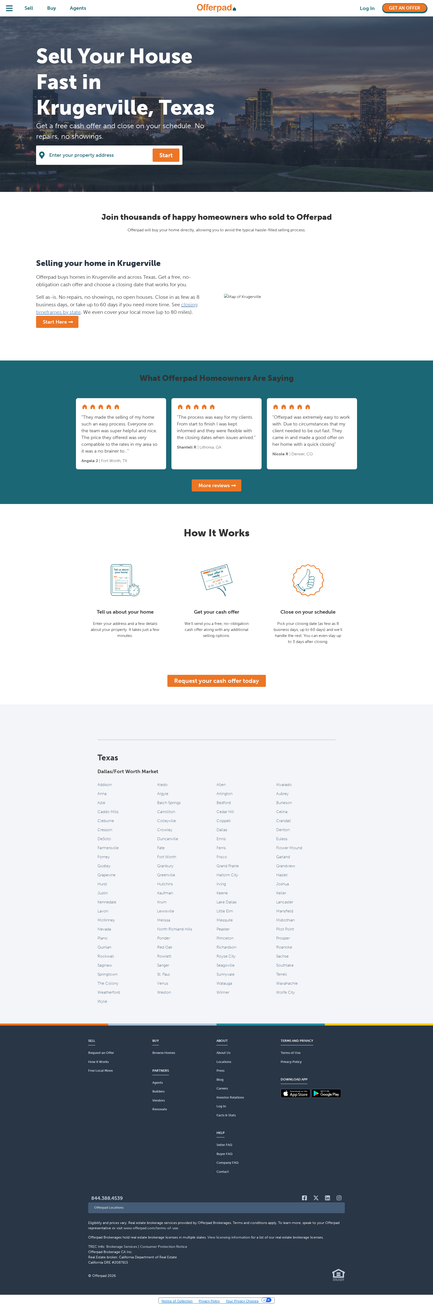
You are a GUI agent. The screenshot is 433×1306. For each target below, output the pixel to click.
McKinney (106, 920)
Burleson (284, 802)
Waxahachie (287, 983)
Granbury (165, 865)
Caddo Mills (108, 811)
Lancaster (284, 902)
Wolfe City (285, 992)
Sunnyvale (225, 974)
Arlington (224, 793)
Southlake (285, 965)
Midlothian (285, 920)
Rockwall (105, 956)
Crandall (283, 820)
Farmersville (108, 847)
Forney (103, 856)
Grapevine (106, 875)
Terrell (281, 974)
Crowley (164, 829)
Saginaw (104, 965)
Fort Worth (166, 856)
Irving (221, 884)
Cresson (104, 829)
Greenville (166, 875)
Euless (281, 838)
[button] (216, 1207)
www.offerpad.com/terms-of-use (151, 1228)
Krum (162, 902)
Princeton (225, 938)
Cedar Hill (225, 811)
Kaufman (165, 893)
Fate (161, 847)
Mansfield (284, 911)
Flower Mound (289, 847)
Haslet (281, 875)
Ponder (163, 938)
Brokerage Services (121, 1247)
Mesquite (224, 920)
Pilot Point (285, 929)
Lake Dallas (226, 902)
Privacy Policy (209, 1301)
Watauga (224, 983)
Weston (164, 992)
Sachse (282, 956)
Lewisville (165, 911)
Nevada (104, 929)
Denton (283, 829)
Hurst (102, 884)
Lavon (102, 911)
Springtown (107, 974)
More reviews (214, 485)
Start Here (55, 322)
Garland (283, 856)
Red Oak (164, 947)
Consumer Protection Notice (163, 1247)
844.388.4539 (107, 1198)
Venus (162, 983)
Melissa (163, 920)
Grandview (285, 865)
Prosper (283, 938)
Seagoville (225, 965)
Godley (104, 865)
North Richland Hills (174, 929)
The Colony (108, 983)
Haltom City (227, 875)
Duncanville (167, 838)
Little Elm (224, 911)
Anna (101, 793)
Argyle (162, 793)
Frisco (221, 856)
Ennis (221, 838)
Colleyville (166, 820)
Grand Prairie (227, 865)
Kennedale (106, 902)
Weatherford (108, 992)
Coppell (223, 820)
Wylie (102, 1001)
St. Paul (163, 974)
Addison (104, 784)
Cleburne (105, 820)
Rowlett (164, 956)
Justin (102, 893)
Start (166, 155)
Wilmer (222, 992)
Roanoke (284, 947)
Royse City (226, 956)
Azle (101, 802)
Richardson (226, 947)
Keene (222, 893)
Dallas (221, 829)
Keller (281, 893)
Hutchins (165, 884)
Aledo (162, 784)
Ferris (221, 847)
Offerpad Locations (109, 1207)
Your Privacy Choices (242, 1301)
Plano (102, 938)
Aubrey (282, 793)
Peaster (223, 929)
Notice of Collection (177, 1301)
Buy (51, 8)
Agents (78, 8)
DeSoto (104, 838)
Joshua (282, 884)
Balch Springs (169, 802)
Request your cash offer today (216, 680)
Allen (221, 784)
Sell (29, 8)
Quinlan (104, 947)
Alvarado (284, 784)
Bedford (223, 802)
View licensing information (228, 1237)
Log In (367, 8)
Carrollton (166, 811)
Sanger (163, 965)
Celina (281, 811)
